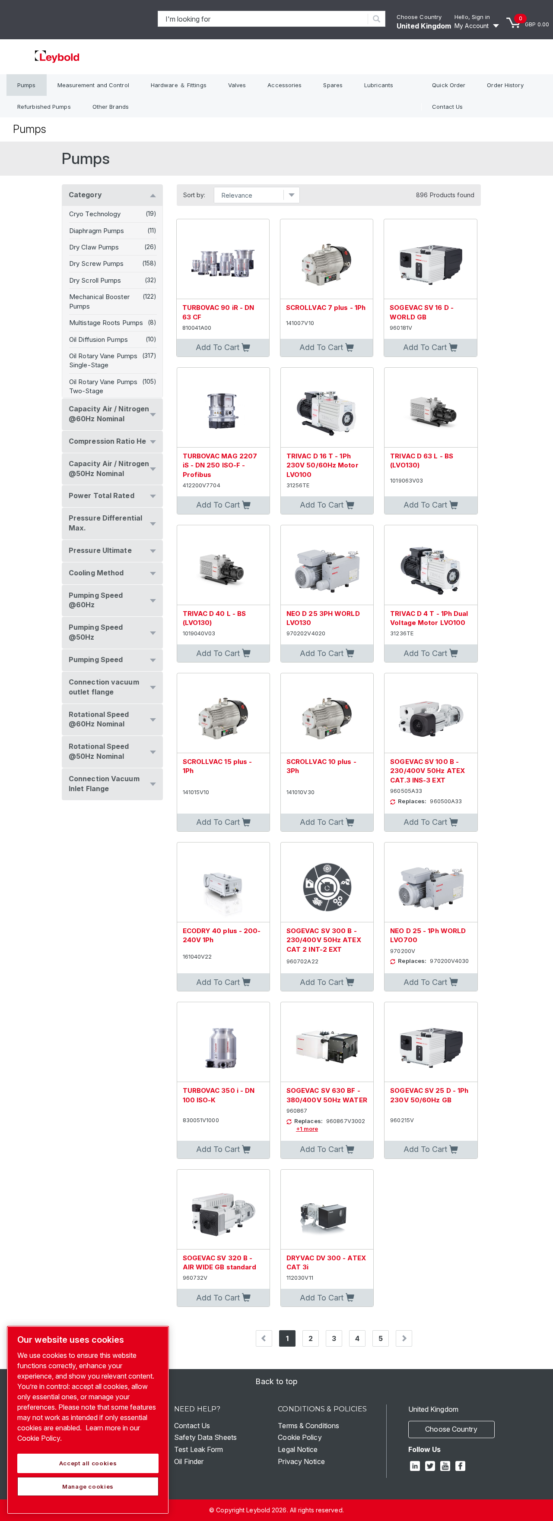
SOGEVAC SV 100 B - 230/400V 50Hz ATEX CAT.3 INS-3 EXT (427, 770)
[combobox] (263, 18)
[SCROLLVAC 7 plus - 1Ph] (326, 259)
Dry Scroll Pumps (95, 280)
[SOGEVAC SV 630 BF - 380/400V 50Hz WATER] (327, 1042)
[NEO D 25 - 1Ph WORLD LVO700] (431, 882)
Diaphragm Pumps (96, 231)
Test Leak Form (198, 1449)
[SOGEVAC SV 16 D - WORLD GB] (430, 259)
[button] (223, 348)
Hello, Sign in (472, 16)
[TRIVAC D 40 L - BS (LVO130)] (223, 565)
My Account (471, 25)
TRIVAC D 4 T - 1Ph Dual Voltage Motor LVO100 (429, 618)
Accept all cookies (88, 1463)
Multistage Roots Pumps (106, 323)
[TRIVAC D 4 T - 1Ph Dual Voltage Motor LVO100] (431, 565)
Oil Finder (188, 1461)
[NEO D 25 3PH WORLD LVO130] (327, 565)
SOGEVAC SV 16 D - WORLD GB (422, 312)
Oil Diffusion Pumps (98, 339)
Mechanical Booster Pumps (99, 301)
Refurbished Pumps (44, 106)
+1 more (307, 1128)
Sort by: (194, 195)
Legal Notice (298, 1449)
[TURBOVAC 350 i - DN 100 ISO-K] (223, 1042)
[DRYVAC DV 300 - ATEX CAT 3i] (327, 1210)
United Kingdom (424, 26)
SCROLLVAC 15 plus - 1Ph (217, 766)
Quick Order (448, 85)
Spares (333, 85)
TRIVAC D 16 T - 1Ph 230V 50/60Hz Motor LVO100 (322, 465)
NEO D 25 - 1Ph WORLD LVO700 (428, 935)
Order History (505, 85)
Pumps (26, 85)
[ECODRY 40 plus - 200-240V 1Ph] (223, 882)
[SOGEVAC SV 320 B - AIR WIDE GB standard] (223, 1210)
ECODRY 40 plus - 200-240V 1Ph (222, 935)
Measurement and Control (93, 85)
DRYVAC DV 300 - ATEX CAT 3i (326, 1262)
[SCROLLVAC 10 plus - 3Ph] (327, 713)
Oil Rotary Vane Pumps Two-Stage (103, 386)
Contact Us (447, 106)
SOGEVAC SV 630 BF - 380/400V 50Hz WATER (326, 1095)
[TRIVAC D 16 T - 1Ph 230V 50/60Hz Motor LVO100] (327, 408)
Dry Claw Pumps (94, 247)
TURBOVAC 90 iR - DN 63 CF (218, 312)
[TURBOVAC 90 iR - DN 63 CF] (223, 259)
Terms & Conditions (308, 1425)
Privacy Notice (301, 1461)
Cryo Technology (95, 214)
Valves (237, 85)
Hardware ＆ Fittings (179, 85)
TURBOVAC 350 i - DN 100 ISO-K (219, 1095)
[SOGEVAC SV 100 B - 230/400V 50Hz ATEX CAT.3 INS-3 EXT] (431, 713)
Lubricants (378, 85)
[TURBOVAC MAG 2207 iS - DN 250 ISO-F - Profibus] (223, 408)
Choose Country (419, 16)
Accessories (284, 85)
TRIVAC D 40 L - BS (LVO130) (214, 618)
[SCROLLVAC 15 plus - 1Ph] (223, 713)
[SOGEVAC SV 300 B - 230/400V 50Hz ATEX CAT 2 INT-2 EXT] (327, 882)
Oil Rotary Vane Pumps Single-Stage (103, 360)
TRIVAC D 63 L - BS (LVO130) (421, 460)
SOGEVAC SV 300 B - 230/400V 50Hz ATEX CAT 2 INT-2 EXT (323, 940)
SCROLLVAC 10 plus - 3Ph (321, 766)
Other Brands (110, 106)
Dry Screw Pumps (96, 263)
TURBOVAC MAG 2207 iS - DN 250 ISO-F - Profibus (220, 465)
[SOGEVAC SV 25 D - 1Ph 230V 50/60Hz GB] (431, 1042)
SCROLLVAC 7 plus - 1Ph (325, 307)
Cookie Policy (299, 1437)
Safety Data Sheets (205, 1437)
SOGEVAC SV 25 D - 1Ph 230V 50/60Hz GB (429, 1095)
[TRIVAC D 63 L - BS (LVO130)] (431, 408)
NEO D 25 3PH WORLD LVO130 (323, 618)
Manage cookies (88, 1486)
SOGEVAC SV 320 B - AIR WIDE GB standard (220, 1262)
